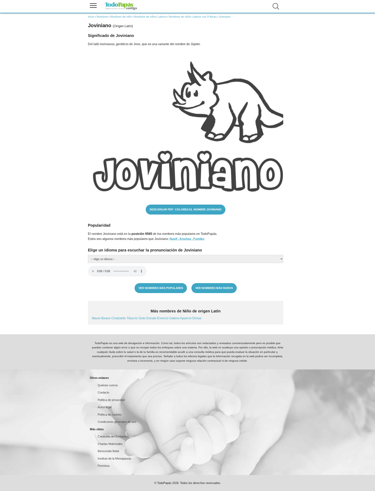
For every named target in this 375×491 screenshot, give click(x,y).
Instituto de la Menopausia (114, 458)
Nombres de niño (121, 16)
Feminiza (103, 465)
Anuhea (185, 239)
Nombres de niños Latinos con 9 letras (192, 16)
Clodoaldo (119, 318)
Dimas (196, 318)
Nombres (102, 16)
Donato (151, 318)
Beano (106, 318)
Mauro (96, 318)
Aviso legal (105, 407)
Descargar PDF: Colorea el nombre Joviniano (185, 209)
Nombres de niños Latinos (150, 16)
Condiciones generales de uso (117, 421)
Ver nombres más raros (214, 288)
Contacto (103, 392)
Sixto (142, 318)
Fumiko (198, 239)
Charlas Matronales (110, 443)
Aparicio (186, 318)
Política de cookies (110, 414)
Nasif (174, 239)
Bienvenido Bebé (108, 451)
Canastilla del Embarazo (113, 436)
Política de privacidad (111, 400)
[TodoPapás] (121, 9)
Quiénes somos (108, 385)
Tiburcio (132, 318)
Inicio (91, 16)
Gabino (174, 318)
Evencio (163, 318)
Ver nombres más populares (160, 288)
